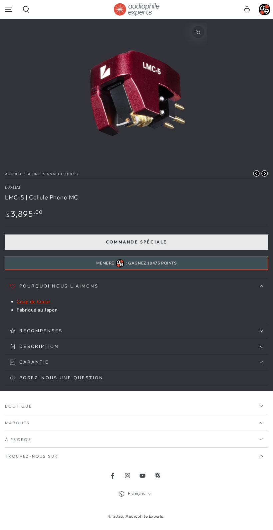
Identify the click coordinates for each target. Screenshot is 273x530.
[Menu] (8, 9)
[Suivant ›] (264, 173)
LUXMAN (13, 187)
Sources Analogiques (51, 174)
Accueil (13, 174)
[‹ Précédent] (256, 173)
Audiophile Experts (144, 516)
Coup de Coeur (33, 302)
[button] (26, 9)
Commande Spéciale (136, 241)
